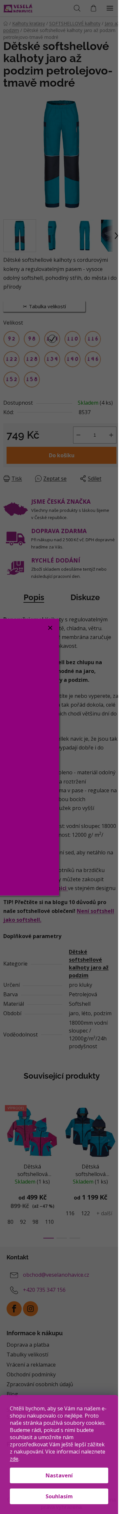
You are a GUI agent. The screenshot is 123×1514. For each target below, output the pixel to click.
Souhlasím (59, 1496)
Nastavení (59, 1475)
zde (14, 1458)
